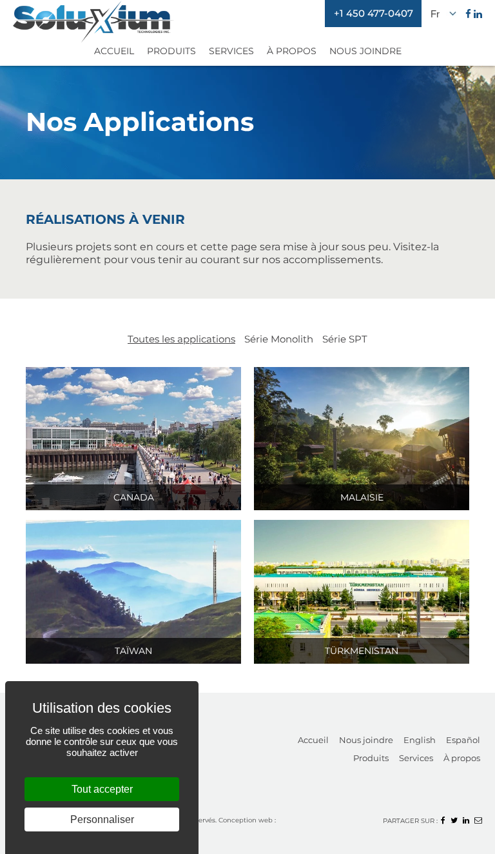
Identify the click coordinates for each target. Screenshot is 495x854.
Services (231, 51)
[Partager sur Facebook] (443, 820)
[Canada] (133, 438)
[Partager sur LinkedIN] (466, 820)
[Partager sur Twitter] (454, 820)
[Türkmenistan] (361, 590)
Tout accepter (102, 789)
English (419, 740)
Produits (171, 51)
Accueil (114, 51)
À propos (461, 758)
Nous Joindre (365, 51)
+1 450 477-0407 (373, 13)
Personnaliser (102, 819)
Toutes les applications (181, 339)
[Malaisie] (361, 438)
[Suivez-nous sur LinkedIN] (478, 14)
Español (463, 740)
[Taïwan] (133, 590)
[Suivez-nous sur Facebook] (468, 14)
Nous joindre (366, 740)
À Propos (291, 51)
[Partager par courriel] (478, 820)
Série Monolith (278, 339)
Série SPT (344, 339)
